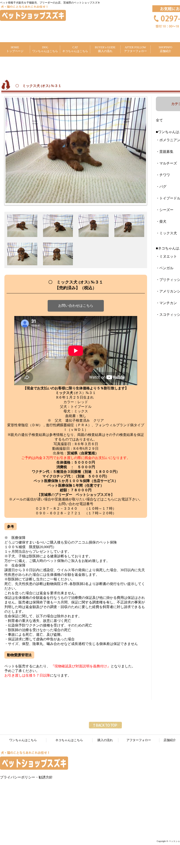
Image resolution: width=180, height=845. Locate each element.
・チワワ (163, 175)
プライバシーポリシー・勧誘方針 (26, 777)
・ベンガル (164, 268)
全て (159, 120)
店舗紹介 (170, 740)
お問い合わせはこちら (75, 305)
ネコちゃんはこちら (69, 740)
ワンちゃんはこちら (23, 740)
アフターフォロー (138, 740)
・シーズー (164, 210)
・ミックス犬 (166, 233)
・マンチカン (166, 303)
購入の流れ (105, 740)
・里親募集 (164, 151)
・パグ (161, 186)
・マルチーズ (166, 163)
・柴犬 (161, 221)
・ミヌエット (166, 256)
